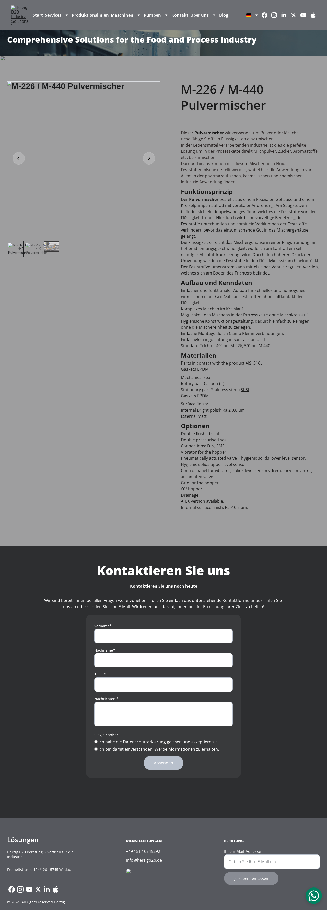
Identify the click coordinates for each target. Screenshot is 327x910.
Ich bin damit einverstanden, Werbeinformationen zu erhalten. (158, 749)
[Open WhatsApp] (314, 895)
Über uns (199, 15)
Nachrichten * (106, 698)
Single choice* (106, 734)
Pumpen (152, 15)
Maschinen (122, 15)
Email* (100, 674)
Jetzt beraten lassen (251, 878)
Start (38, 15)
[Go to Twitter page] (295, 15)
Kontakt (179, 15)
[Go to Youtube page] (305, 15)
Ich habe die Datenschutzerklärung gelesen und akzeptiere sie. (158, 742)
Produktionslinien (90, 15)
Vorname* (103, 625)
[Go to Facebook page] (266, 15)
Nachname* (104, 650)
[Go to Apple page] (313, 15)
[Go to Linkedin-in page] (286, 15)
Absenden (163, 763)
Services (53, 15)
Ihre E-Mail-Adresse (242, 851)
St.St (245, 389)
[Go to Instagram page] (276, 15)
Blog (223, 15)
